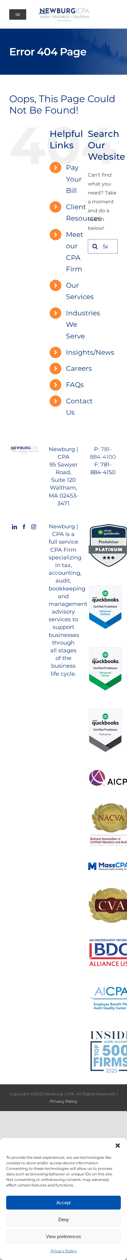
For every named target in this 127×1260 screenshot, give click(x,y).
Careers (79, 368)
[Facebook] (24, 526)
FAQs (75, 385)
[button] (118, 1145)
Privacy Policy (64, 1251)
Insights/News (90, 352)
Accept (63, 1202)
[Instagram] (33, 526)
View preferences (63, 1236)
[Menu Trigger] (17, 14)
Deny (63, 1219)
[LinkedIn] (14, 526)
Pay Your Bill (74, 179)
